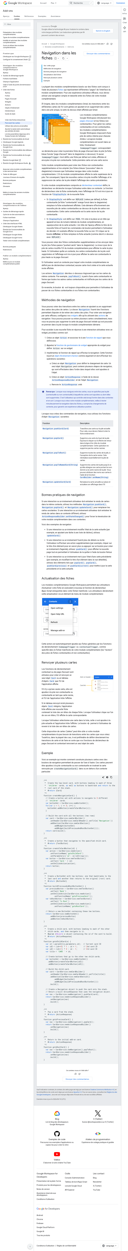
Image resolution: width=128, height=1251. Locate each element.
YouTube (96, 1190)
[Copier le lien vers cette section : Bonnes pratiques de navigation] (87, 495)
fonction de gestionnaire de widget (71, 345)
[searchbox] (17, 24)
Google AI (40, 1231)
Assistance (55, 16)
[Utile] (108, 44)
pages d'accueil (87, 121)
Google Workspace (57, 44)
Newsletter (97, 1182)
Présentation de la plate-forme (49, 1181)
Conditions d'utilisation (45, 1199)
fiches (61, 90)
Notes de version (43, 1189)
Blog (94, 1178)
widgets (74, 315)
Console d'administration (74, 1178)
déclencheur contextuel (92, 185)
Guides (17, 16)
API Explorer (69, 1190)
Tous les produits (43, 1235)
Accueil (43, 3)
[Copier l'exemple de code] (111, 777)
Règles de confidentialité (66, 1246)
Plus (52, 3)
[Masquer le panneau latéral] (30, 1246)
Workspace (25, 3)
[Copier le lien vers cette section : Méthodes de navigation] (77, 300)
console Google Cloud (73, 1186)
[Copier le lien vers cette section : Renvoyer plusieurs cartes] (79, 662)
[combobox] (81, 3)
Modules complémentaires (54, 47)
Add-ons (8, 10)
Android (40, 1215)
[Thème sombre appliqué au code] (107, 777)
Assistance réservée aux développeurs (46, 1194)
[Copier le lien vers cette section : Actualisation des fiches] (76, 578)
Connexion (120, 3)
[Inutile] (111, 44)
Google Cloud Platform (45, 1227)
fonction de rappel (94, 338)
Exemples (42, 16)
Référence (29, 16)
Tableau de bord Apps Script (76, 1182)
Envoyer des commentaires (98, 53)
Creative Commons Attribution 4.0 (102, 1090)
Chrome (40, 1219)
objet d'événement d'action (66, 356)
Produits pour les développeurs (49, 1185)
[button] (16, 75)
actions (102, 315)
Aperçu (6, 16)
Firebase (40, 1223)
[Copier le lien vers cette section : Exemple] (55, 753)
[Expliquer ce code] (103, 777)
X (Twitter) (97, 1186)
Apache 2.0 (78, 1092)
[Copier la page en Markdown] (63, 58)
